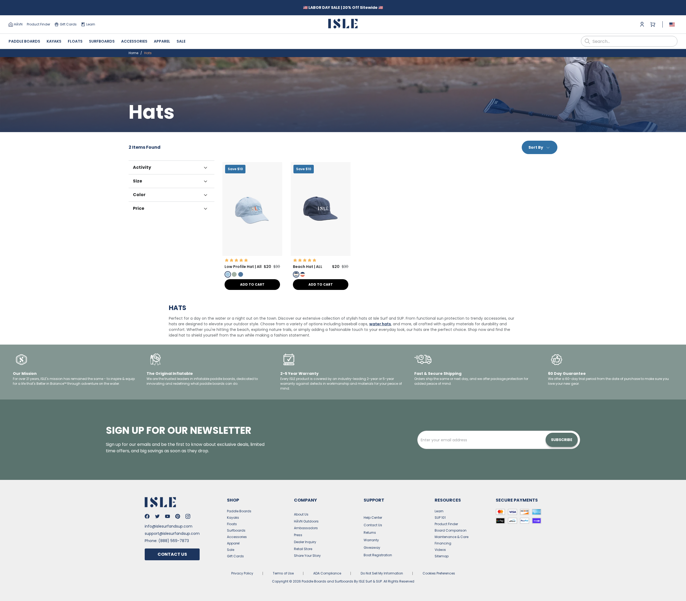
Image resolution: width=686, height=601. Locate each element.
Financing (443, 543)
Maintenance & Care (451, 537)
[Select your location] (672, 24)
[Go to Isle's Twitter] (157, 516)
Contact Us (172, 554)
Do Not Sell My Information (382, 573)
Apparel (162, 41)
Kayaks (54, 41)
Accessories (134, 41)
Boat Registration (378, 555)
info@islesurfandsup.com (168, 526)
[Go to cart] (652, 24)
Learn (90, 24)
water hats (380, 324)
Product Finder (38, 24)
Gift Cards (68, 24)
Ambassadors (306, 528)
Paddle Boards (24, 41)
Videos (440, 549)
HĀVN (18, 24)
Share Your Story (307, 555)
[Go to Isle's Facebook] (147, 516)
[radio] (228, 274)
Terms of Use (283, 573)
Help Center (373, 517)
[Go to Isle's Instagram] (187, 516)
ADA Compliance (327, 573)
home (133, 53)
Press (298, 535)
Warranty (371, 540)
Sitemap (442, 556)
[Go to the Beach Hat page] (321, 254)
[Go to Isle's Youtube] (167, 516)
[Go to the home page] (343, 24)
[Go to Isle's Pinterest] (177, 516)
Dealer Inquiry (305, 542)
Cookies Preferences (439, 573)
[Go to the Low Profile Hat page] (252, 254)
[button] (252, 209)
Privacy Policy (242, 573)
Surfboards (102, 41)
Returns (370, 532)
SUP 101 (440, 517)
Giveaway (372, 547)
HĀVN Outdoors (306, 521)
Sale (181, 41)
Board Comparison (451, 530)
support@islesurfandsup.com (172, 533)
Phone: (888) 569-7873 (167, 540)
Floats (75, 41)
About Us (301, 514)
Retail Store (303, 549)
